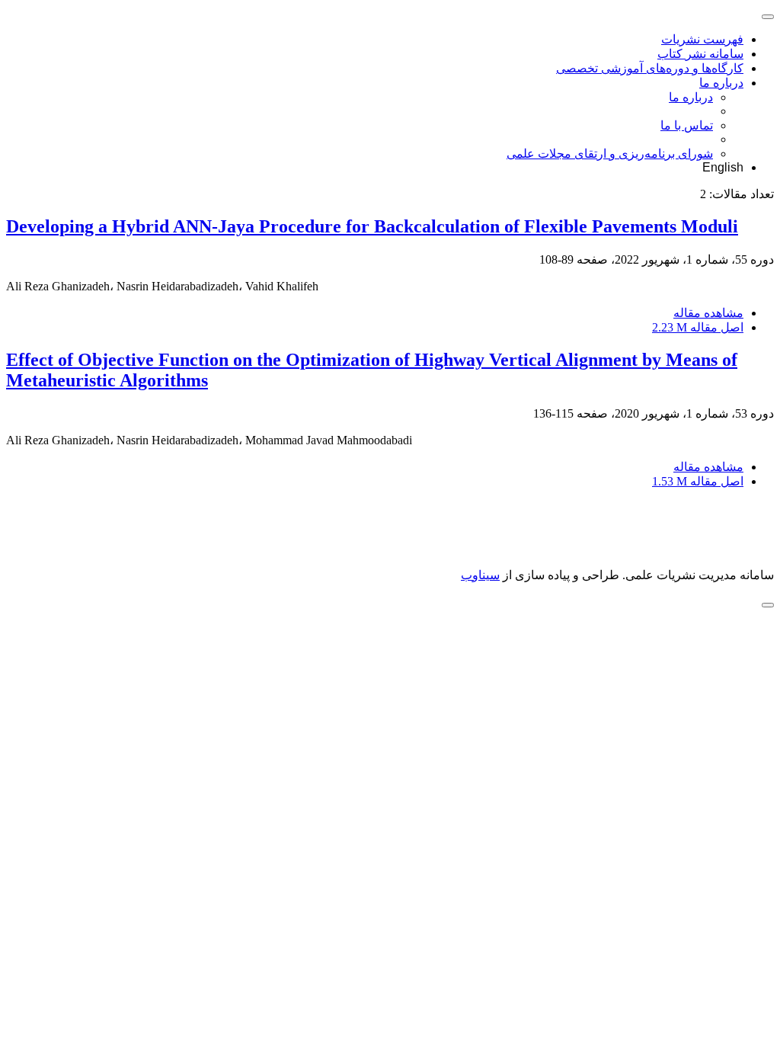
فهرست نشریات (702, 39)
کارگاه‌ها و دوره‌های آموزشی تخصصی (649, 68)
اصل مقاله (697, 327)
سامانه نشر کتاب (700, 53)
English (722, 167)
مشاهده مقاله (708, 312)
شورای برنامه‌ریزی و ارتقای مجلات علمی (610, 153)
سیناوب (480, 575)
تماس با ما (686, 125)
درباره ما (721, 82)
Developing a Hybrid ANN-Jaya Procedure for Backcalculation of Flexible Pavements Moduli (372, 226)
